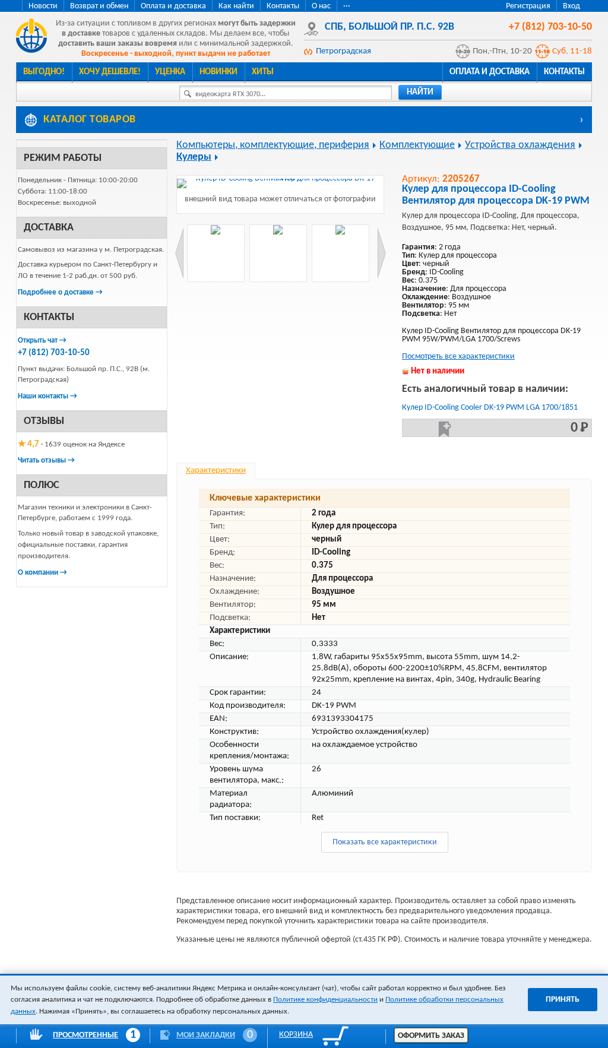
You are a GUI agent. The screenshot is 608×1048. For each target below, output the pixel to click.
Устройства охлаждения (520, 145)
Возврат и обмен (99, 6)
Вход (571, 6)
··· (346, 6)
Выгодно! (44, 72)
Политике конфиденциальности (325, 999)
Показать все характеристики (384, 842)
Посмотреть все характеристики (458, 356)
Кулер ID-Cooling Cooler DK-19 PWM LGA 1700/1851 (490, 407)
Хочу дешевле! (110, 72)
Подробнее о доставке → (60, 292)
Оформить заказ (431, 1035)
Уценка (170, 72)
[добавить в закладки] (444, 429)
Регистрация (528, 6)
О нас (321, 6)
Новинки (219, 72)
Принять (563, 999)
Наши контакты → (47, 396)
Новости (43, 6)
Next (381, 253)
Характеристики (216, 470)
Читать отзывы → (46, 460)
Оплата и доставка (173, 6)
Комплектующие (417, 145)
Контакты (283, 6)
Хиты (263, 72)
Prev (179, 253)
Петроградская (343, 51)
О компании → (42, 573)
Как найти (236, 6)
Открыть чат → (42, 340)
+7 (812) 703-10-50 (54, 353)
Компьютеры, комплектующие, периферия (272, 145)
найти (420, 92)
